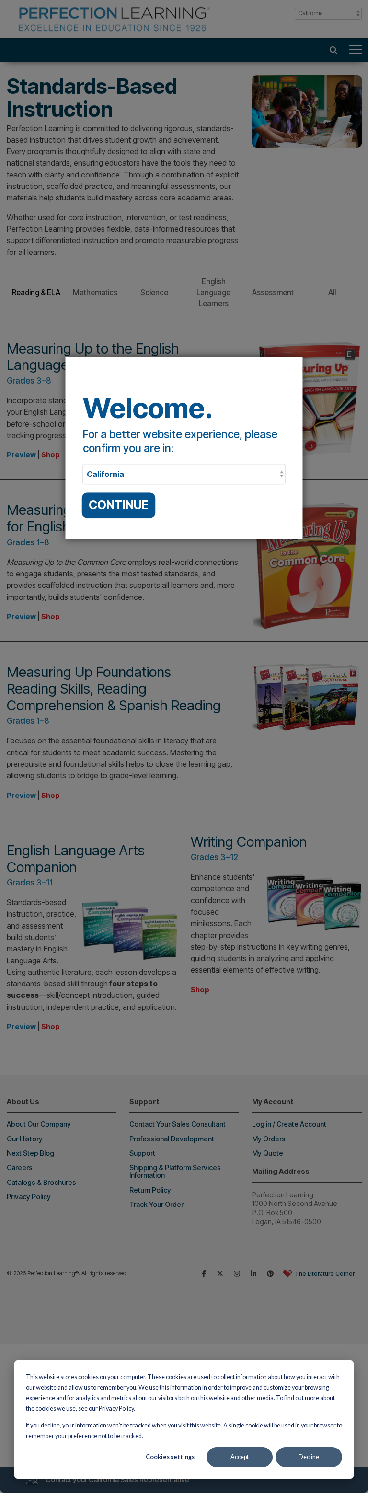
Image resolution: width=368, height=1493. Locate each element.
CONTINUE (119, 505)
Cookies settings (170, 1456)
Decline (309, 1456)
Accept (239, 1456)
